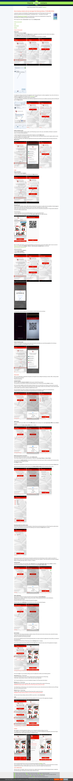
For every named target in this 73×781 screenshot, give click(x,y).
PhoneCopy (32, 96)
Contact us (44, 7)
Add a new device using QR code (20, 247)
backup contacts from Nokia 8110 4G (34, 774)
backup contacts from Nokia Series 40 (37, 775)
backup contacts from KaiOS (44, 773)
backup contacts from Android (32, 773)
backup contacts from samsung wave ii (41, 776)
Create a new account (18, 21)
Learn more (51, 779)
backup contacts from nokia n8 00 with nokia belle (24, 776)
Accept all (57, 779)
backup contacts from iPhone (20, 773)
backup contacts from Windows (20, 774)
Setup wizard (16, 25)
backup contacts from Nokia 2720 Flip (49, 774)
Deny (61, 779)
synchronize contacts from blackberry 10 (22, 775)
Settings (15, 27)
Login (15, 23)
